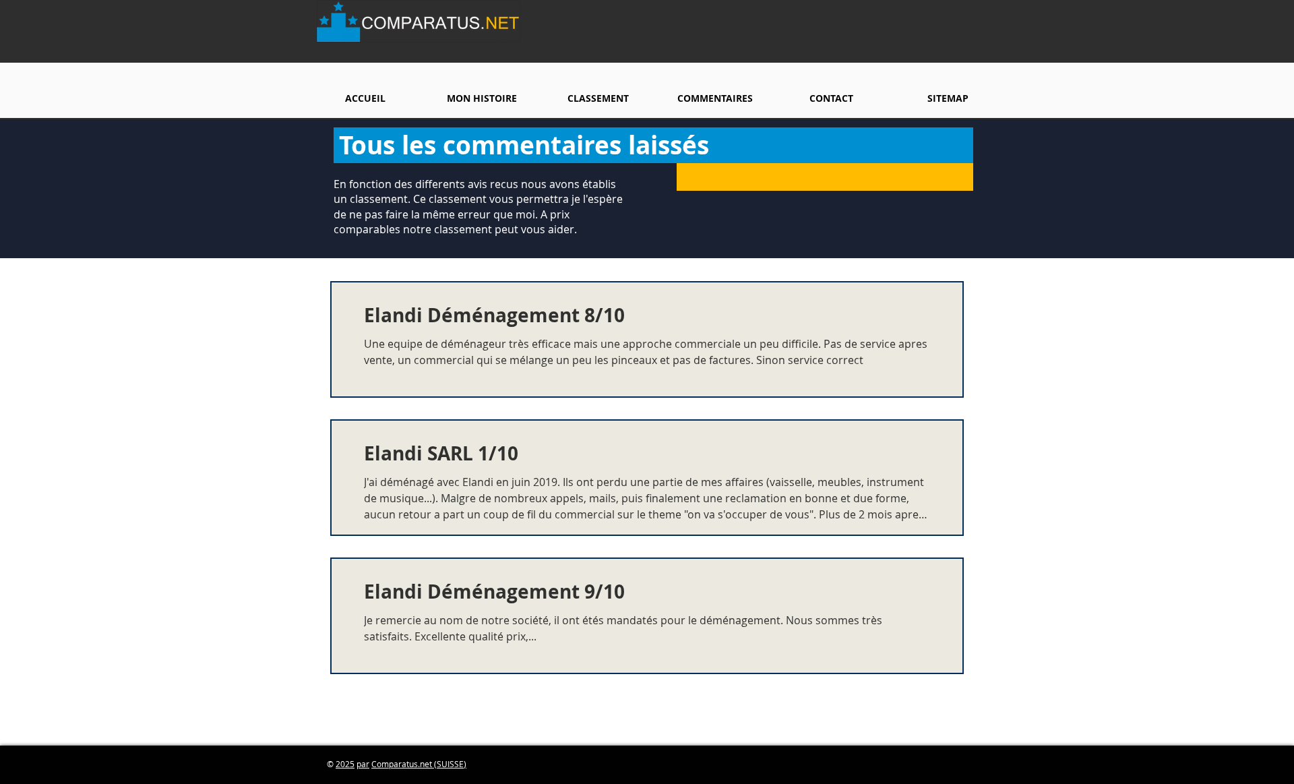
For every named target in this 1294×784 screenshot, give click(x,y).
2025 (345, 763)
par (363, 763)
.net (426, 763)
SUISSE (450, 763)
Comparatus (394, 763)
